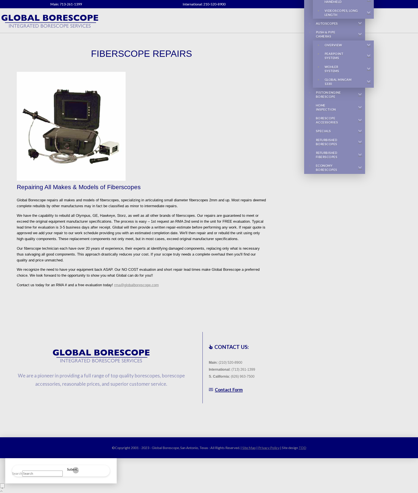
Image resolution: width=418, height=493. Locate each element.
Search (17, 473)
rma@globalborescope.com (136, 285)
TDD (302, 448)
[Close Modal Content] (2, 485)
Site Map (249, 448)
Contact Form (229, 389)
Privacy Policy (269, 448)
